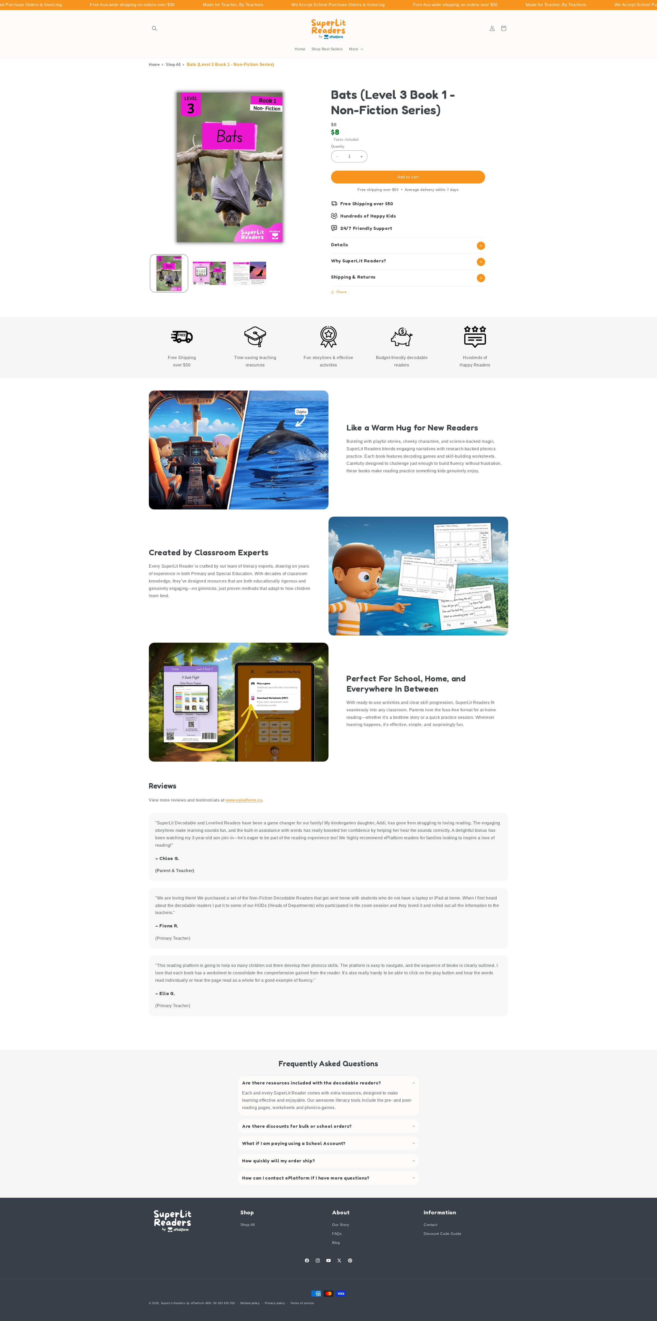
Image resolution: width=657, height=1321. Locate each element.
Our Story (340, 1225)
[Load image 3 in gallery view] (249, 273)
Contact (430, 1225)
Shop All (173, 64)
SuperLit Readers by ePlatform (182, 1303)
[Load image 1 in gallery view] (169, 273)
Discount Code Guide (442, 1234)
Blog (336, 1243)
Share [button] (341, 292)
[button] (154, 28)
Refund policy (250, 1302)
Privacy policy (275, 1302)
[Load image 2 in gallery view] (209, 273)
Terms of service (302, 1302)
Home (154, 64)
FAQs (337, 1234)
